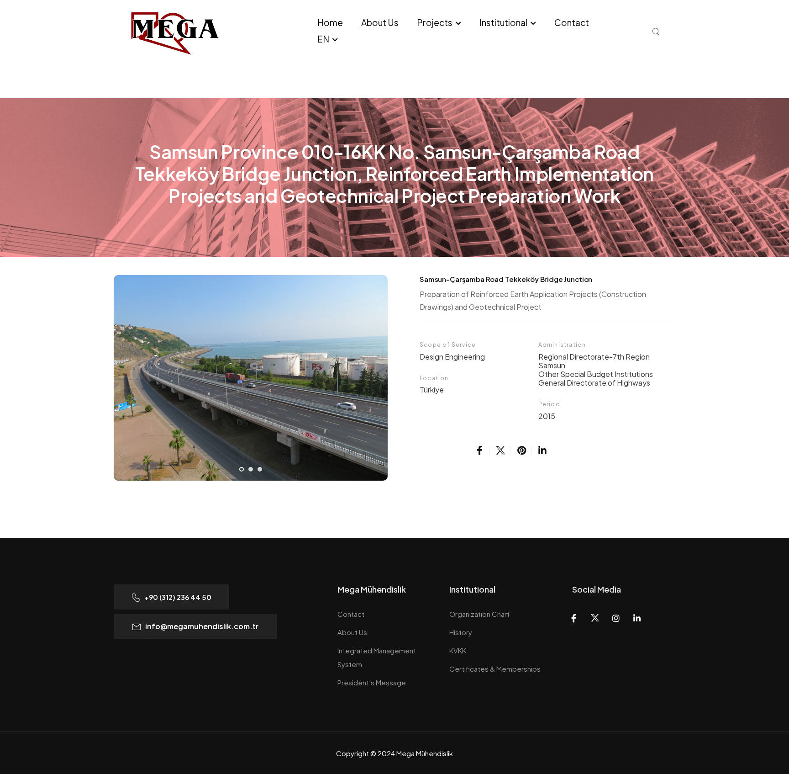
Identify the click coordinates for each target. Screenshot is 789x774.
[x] (500, 450)
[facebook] (479, 450)
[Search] (657, 31)
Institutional (503, 22)
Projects (434, 22)
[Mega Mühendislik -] (195, 32)
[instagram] (615, 618)
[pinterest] (521, 450)
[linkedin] (542, 450)
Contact (571, 22)
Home (330, 22)
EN (323, 38)
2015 (546, 416)
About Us (380, 22)
